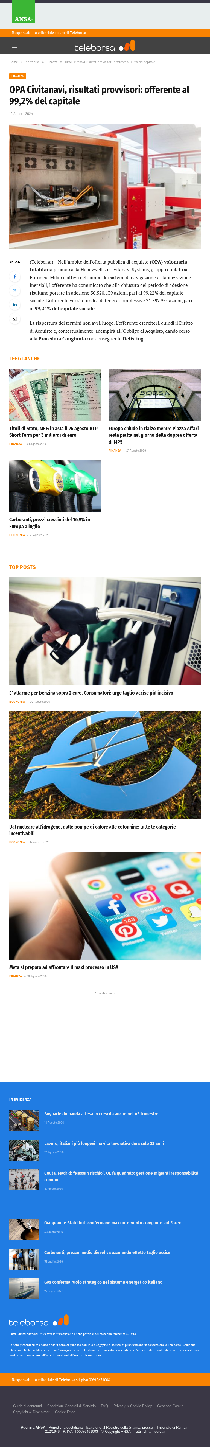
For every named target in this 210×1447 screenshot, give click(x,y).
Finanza (17, 76)
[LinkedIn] (14, 304)
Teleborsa (78, 32)
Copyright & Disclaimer (31, 1412)
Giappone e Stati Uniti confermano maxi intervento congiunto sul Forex (112, 1223)
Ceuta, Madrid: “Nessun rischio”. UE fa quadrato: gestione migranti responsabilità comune (121, 1176)
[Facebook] (14, 276)
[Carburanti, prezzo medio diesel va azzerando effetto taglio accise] (24, 1259)
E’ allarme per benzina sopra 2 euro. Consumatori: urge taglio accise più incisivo (91, 693)
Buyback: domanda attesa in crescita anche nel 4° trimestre (101, 1114)
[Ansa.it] (23, 14)
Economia (17, 535)
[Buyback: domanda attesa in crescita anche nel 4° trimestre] (24, 1120)
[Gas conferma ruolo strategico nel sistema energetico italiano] (24, 1288)
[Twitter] (14, 290)
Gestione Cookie (170, 1406)
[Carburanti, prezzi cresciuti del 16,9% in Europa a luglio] (55, 486)
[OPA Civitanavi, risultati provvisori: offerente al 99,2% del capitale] (105, 186)
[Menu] (15, 44)
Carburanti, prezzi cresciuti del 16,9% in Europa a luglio (49, 523)
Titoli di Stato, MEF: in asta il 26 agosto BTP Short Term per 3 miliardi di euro (53, 432)
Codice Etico (65, 1412)
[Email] (14, 318)
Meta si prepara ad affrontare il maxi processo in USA (63, 967)
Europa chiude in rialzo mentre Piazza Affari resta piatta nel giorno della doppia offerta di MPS (154, 435)
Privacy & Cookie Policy (132, 1406)
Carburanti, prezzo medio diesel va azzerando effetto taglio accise (107, 1252)
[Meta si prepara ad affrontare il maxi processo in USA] (105, 906)
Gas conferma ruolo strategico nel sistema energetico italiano (103, 1282)
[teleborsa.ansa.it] (105, 45)
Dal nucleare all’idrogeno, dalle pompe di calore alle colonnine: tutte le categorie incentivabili (92, 830)
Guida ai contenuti (27, 1406)
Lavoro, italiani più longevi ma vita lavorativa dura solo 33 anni (104, 1143)
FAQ (104, 1406)
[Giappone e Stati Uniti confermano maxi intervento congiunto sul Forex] (24, 1229)
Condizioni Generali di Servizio (71, 1406)
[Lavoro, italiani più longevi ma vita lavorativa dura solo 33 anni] (24, 1150)
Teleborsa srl (69, 1379)
